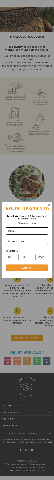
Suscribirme (27, 268)
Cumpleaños (12, 251)
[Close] (49, 205)
